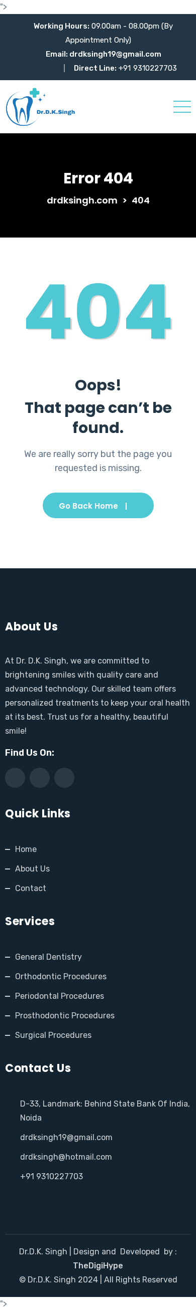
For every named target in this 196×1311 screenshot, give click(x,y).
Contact (30, 888)
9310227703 (155, 68)
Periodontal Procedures (59, 996)
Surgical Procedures (53, 1035)
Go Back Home (88, 506)
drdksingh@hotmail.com (66, 1157)
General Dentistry (48, 957)
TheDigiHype (98, 1265)
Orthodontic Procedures (61, 976)
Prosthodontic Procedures (65, 1015)
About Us (32, 868)
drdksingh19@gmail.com (115, 54)
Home (26, 849)
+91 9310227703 (51, 1176)
